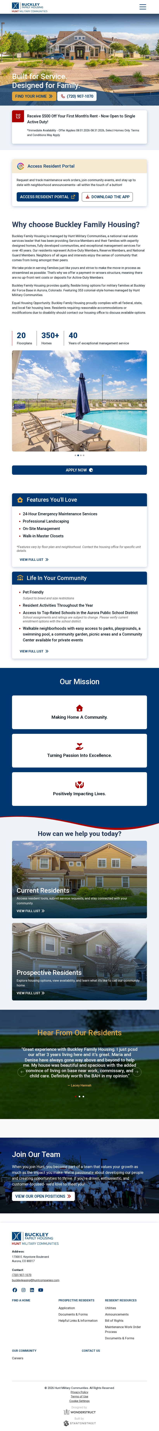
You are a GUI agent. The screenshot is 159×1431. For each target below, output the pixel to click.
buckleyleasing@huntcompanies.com (35, 1280)
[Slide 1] (75, 455)
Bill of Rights (114, 1320)
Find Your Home (31, 96)
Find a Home (21, 1300)
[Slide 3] (81, 455)
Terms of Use (79, 1396)
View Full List (31, 560)
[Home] (29, 7)
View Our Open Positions (40, 1196)
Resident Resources (121, 1300)
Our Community (24, 1351)
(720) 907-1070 (80, 96)
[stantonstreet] (80, 1423)
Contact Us (91, 1351)
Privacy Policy (79, 1392)
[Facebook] (15, 1290)
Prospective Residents (76, 1300)
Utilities (110, 1308)
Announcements (117, 1314)
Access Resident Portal (44, 197)
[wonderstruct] (80, 1412)
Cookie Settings (79, 1401)
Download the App (111, 197)
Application (67, 1308)
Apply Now (76, 470)
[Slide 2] (78, 455)
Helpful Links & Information (78, 1320)
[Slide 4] (83, 455)
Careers (17, 1358)
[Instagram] (23, 1290)
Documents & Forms (73, 1314)
